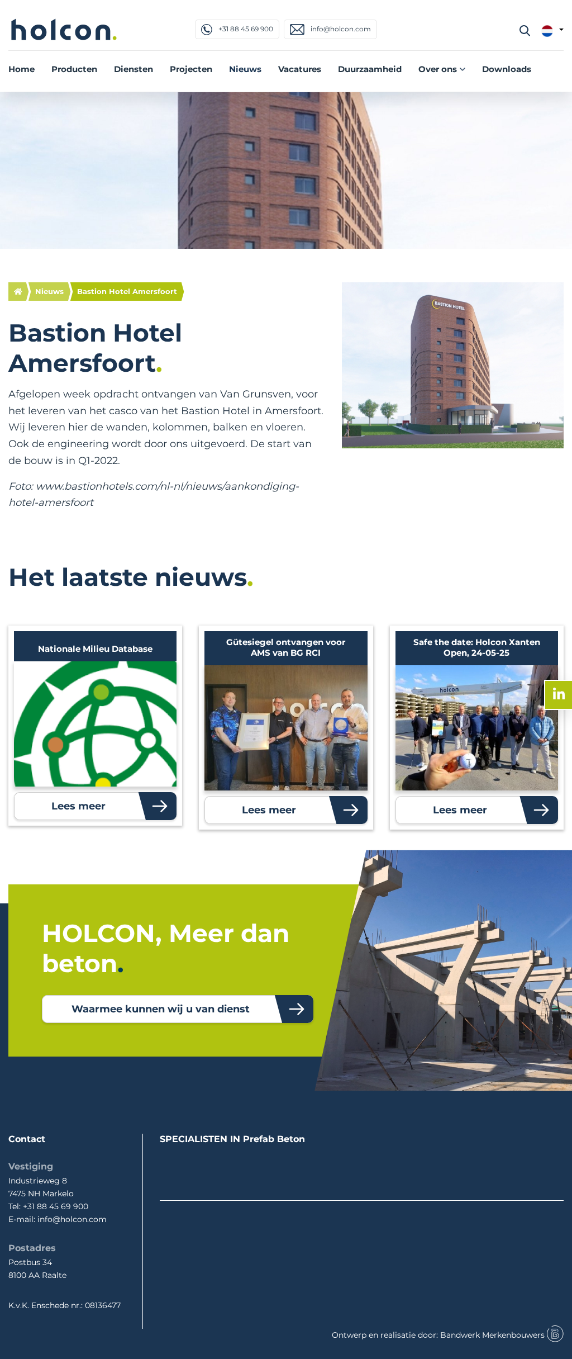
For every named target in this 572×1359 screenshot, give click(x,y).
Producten (74, 69)
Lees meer (78, 806)
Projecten (191, 69)
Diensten (133, 69)
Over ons (437, 69)
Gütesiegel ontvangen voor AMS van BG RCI (285, 647)
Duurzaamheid (370, 69)
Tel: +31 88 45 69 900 (48, 1206)
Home (21, 69)
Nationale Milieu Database (95, 648)
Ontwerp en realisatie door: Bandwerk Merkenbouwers (439, 1335)
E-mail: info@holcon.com (57, 1219)
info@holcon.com (340, 29)
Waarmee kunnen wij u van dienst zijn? (161, 1013)
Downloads (506, 69)
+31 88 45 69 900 (245, 29)
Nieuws (245, 69)
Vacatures (299, 69)
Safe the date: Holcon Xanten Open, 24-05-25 (476, 647)
